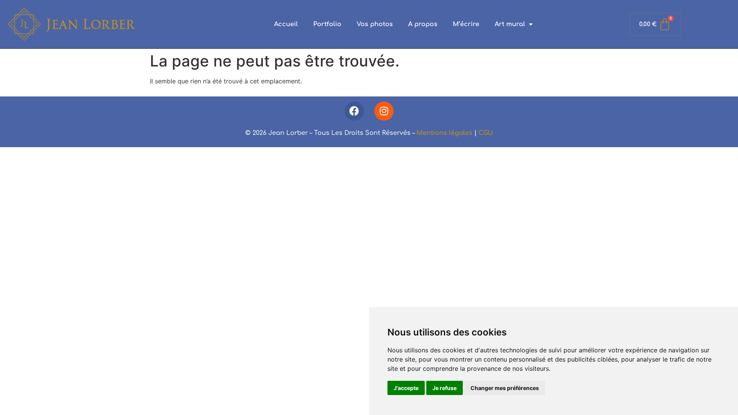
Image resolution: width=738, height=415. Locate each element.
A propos (422, 24)
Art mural (510, 24)
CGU (486, 132)
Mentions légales (444, 132)
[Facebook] (354, 111)
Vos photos (375, 24)
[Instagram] (384, 111)
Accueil (286, 24)
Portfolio (327, 24)
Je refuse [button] (444, 388)
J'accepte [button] (406, 388)
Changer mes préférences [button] (504, 388)
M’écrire (466, 24)
